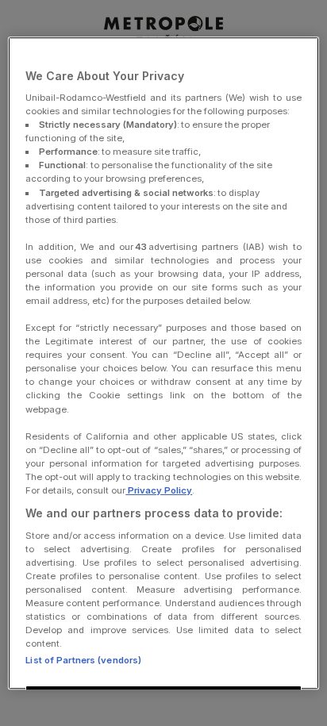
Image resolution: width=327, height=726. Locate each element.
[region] (163, 363)
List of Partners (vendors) (83, 660)
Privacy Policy (158, 490)
